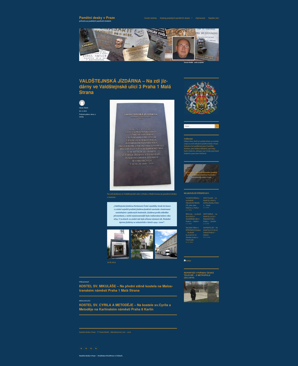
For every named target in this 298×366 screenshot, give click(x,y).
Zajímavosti (200, 18)
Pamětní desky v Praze (97, 17)
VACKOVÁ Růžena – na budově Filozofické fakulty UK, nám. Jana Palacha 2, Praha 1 (193, 203)
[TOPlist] (187, 261)
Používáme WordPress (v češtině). (110, 356)
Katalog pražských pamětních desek (175, 18)
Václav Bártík (83, 108)
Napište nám (213, 18)
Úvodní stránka (150, 18)
